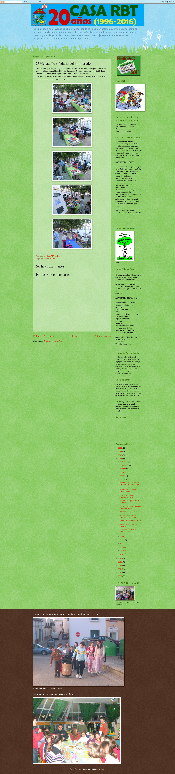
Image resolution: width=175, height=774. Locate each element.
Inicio (75, 336)
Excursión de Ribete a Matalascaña (128, 531)
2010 (120, 572)
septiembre (124, 472)
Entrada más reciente (44, 336)
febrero (123, 550)
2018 (120, 448)
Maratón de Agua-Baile (128, 512)
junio (122, 536)
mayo (122, 540)
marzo (122, 547)
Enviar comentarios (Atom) (54, 341)
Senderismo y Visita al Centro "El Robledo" (128, 516)
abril (122, 543)
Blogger (101, 769)
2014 (120, 558)
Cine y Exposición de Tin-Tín (130, 521)
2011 (120, 569)
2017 (120, 452)
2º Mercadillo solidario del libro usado (129, 491)
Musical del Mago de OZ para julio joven (129, 496)
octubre (123, 469)
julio (122, 479)
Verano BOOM (49, 259)
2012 (120, 565)
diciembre (124, 462)
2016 (120, 455)
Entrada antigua (102, 336)
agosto (123, 476)
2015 (120, 459)
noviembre (124, 465)
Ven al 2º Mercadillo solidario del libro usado (130, 507)
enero (122, 554)
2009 (120, 576)
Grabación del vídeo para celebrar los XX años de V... (129, 484)
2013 (120, 562)
